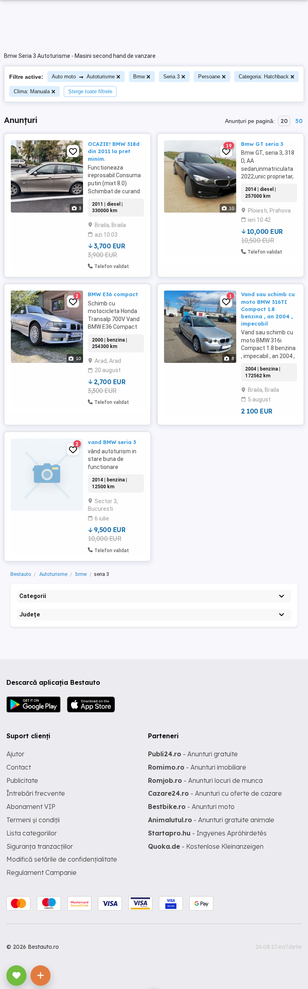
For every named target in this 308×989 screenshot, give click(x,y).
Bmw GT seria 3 (262, 144)
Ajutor (15, 754)
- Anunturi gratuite (193, 754)
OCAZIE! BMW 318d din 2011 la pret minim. (114, 151)
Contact (18, 767)
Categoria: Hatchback (264, 77)
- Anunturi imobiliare (197, 767)
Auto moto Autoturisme (83, 76)
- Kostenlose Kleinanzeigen (205, 846)
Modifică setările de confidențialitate (61, 859)
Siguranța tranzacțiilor (39, 846)
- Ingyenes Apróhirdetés (207, 833)
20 (284, 121)
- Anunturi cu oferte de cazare (215, 793)
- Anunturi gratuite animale (211, 820)
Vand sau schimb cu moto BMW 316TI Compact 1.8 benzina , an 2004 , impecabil (268, 309)
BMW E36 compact (113, 294)
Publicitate (22, 780)
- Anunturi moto (191, 807)
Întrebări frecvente (35, 793)
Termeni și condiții (33, 820)
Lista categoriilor (31, 833)
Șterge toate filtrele (90, 91)
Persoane (209, 77)
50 (298, 121)
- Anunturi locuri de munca (205, 780)
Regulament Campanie (41, 872)
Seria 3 (171, 77)
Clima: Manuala (32, 91)
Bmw (139, 77)
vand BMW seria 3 (112, 442)
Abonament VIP (30, 807)
